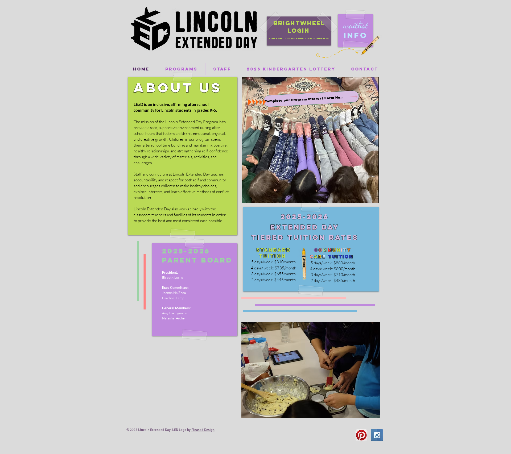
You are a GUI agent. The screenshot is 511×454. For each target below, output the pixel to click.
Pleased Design (203, 430)
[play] (367, 413)
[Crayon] (370, 45)
